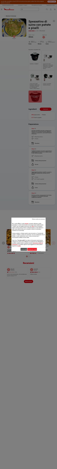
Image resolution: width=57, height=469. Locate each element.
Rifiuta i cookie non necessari (38, 219)
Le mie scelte (24, 249)
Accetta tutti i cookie (32, 249)
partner (27, 223)
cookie (19, 245)
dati (33, 226)
